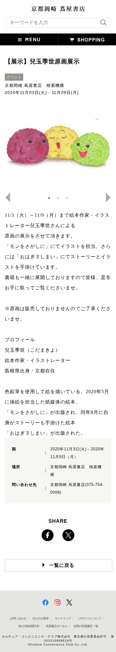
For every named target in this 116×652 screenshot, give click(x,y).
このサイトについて (89, 618)
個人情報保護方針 (29, 626)
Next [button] (110, 197)
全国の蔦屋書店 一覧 (85, 626)
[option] (58, 147)
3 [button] (67, 198)
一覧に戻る (61, 565)
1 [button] (49, 198)
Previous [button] (5, 197)
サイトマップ (63, 618)
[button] (29, 39)
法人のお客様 (40, 618)
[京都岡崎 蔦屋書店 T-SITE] (58, 9)
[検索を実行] (102, 24)
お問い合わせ (18, 618)
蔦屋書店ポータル (56, 626)
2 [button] (58, 198)
